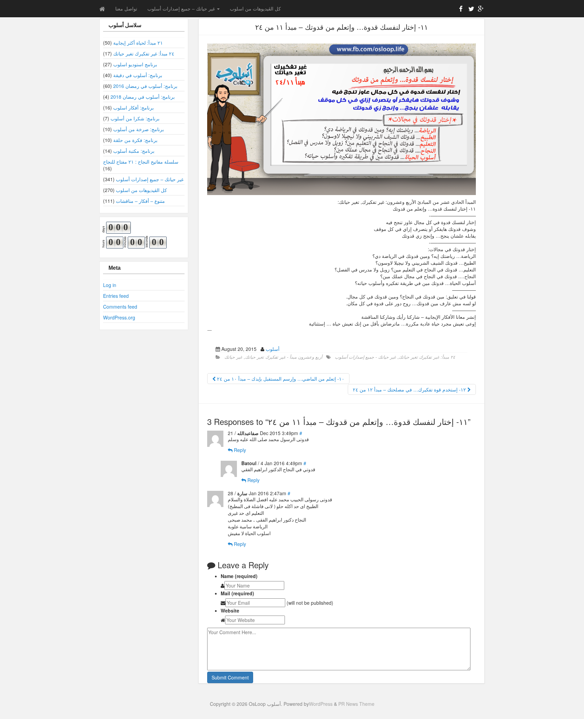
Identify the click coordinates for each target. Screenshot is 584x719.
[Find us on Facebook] (461, 10)
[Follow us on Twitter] (470, 10)
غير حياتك (233, 357)
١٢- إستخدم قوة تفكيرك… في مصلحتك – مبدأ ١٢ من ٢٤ (410, 389)
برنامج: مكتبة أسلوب (133, 150)
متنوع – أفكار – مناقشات (140, 200)
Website (230, 610)
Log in (109, 285)
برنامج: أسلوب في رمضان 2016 (145, 85)
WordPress (321, 703)
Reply (239, 450)
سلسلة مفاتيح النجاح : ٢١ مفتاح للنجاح (140, 161)
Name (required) (239, 576)
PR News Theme (356, 703)
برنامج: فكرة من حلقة (135, 140)
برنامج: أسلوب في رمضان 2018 (143, 96)
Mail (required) (237, 593)
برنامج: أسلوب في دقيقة (137, 75)
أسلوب (272, 348)
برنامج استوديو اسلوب (135, 64)
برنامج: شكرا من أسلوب (135, 118)
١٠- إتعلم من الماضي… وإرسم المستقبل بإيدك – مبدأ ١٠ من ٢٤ (280, 378)
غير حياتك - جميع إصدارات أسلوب (365, 357)
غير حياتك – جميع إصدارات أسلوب (181, 8)
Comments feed (120, 306)
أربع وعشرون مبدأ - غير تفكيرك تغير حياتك (283, 357)
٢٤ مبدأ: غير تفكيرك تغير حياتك (143, 53)
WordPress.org (119, 317)
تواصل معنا (126, 8)
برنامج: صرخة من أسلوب (138, 129)
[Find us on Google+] (480, 10)
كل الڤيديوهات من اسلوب (255, 8)
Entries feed (116, 295)
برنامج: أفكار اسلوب (133, 107)
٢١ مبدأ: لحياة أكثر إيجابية (138, 42)
